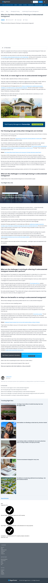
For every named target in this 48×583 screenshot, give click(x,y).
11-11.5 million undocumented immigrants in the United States (14, 57)
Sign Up (35, 1)
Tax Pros (25, 4)
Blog (7, 11)
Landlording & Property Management (30, 11)
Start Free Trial (4, 537)
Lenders (20, 4)
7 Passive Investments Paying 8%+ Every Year (28, 459)
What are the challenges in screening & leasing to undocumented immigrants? (18, 391)
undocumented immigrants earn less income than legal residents (15, 237)
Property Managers (38, 4)
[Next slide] (46, 193)
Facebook (2, 570)
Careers (2, 552)
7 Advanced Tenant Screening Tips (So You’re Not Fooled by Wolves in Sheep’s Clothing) (22, 322)
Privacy (2, 563)
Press (2, 548)
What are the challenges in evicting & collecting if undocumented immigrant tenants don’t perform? (22, 393)
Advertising (3, 551)
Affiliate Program (4, 549)
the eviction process (37, 314)
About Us (2, 547)
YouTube (2, 572)
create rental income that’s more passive (14, 350)
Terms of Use (3, 560)
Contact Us (3, 553)
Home (2, 11)
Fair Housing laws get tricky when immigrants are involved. (14, 389)
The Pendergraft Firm (34, 283)
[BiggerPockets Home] (6, 1)
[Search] (31, 2)
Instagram (2, 573)
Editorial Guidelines (4, 559)
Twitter (2, 571)
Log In (40, 1)
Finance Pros (30, 4)
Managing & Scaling (15, 11)
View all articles (5, 498)
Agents (15, 4)
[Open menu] (44, 2)
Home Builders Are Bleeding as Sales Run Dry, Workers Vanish (32, 422)
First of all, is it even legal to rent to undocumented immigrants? (15, 387)
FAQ (1, 564)
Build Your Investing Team (7, 4)
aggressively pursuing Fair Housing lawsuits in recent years (29, 138)
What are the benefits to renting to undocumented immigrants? (15, 395)
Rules (2, 561)
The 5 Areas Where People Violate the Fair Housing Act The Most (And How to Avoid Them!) (23, 152)
